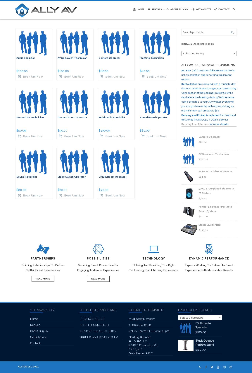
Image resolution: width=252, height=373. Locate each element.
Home (141, 9)
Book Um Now (32, 76)
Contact (223, 9)
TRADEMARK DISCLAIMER (99, 337)
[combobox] (209, 53)
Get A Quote (203, 9)
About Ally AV (179, 9)
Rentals (157, 9)
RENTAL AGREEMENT (94, 325)
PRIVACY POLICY (92, 319)
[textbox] (209, 53)
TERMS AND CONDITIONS (98, 331)
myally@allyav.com (142, 319)
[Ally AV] (47, 10)
